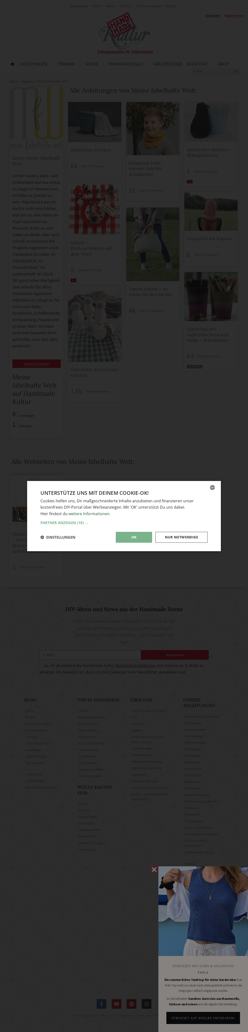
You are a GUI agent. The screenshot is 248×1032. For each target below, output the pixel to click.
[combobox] (212, 487)
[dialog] (124, 516)
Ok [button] (134, 537)
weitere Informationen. (89, 513)
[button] (124, 522)
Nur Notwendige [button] (181, 537)
